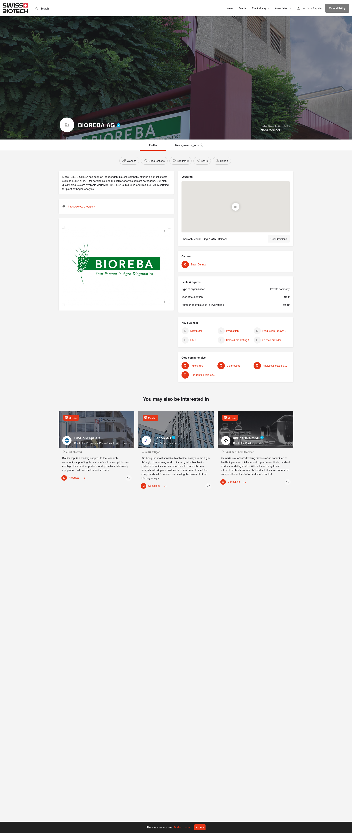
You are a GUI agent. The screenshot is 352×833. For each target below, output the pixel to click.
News (230, 8)
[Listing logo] (67, 125)
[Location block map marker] (235, 207)
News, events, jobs (188, 145)
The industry (259, 8)
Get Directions (278, 239)
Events (242, 8)
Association (281, 8)
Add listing (339, 8)
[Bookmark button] (129, 478)
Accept (200, 827)
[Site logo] (16, 8)
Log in (305, 8)
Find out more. (182, 827)
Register (317, 8)
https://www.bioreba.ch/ (81, 206)
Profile (153, 145)
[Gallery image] (116, 266)
